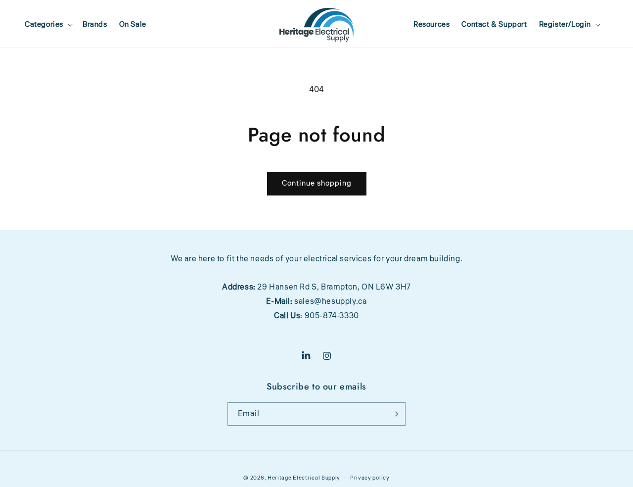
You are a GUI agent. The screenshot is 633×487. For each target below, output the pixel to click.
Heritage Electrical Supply (304, 478)
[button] (48, 25)
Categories (44, 25)
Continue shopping (317, 183)
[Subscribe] (394, 414)
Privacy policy (370, 478)
